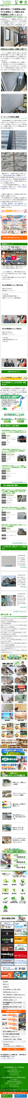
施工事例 (5, 981)
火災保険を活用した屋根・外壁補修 (12, 1039)
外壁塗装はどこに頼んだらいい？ (11, 1036)
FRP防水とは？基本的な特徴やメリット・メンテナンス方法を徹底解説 (14, 622)
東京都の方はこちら (7, 1096)
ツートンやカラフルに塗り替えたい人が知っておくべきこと (19, 840)
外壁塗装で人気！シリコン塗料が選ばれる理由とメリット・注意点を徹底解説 (14, 644)
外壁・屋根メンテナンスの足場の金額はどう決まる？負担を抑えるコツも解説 (21, 581)
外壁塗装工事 (10, 175)
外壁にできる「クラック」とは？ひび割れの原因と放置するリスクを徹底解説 (14, 626)
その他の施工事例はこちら (19, 482)
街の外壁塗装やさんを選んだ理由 (11, 989)
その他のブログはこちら (20, 611)
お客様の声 (6, 987)
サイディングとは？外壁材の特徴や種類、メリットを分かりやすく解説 (14, 640)
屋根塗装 (10, 203)
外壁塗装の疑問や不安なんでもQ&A (12, 997)
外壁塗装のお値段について (10, 1000)
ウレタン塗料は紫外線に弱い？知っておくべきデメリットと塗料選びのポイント (14, 647)
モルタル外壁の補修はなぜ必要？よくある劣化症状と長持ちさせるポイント (14, 636)
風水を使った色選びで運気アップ (19, 805)
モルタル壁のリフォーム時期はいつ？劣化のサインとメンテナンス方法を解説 (21, 561)
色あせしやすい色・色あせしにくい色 (18, 828)
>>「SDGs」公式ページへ (7, 1058)
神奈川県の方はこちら (20, 1096)
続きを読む (23, 567)
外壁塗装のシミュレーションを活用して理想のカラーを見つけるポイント (14, 651)
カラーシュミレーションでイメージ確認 (19, 794)
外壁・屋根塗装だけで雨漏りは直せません (14, 994)
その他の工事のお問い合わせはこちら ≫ (14, 237)
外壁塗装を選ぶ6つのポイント (11, 992)
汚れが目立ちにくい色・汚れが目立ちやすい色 (19, 816)
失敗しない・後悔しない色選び (19, 783)
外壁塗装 (4, 203)
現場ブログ (6, 984)
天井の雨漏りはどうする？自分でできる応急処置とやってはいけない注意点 (14, 619)
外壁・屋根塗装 (18, 203)
